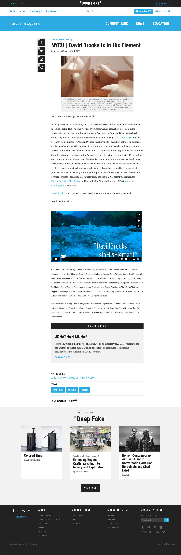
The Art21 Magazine (45, 515)
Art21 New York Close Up (61, 39)
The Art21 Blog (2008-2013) (48, 519)
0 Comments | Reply (62, 400)
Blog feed (110, 515)
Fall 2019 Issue (86, 412)
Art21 (12, 11)
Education (161, 24)
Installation (71, 390)
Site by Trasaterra (31, 544)
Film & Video (87, 378)
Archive (40, 527)
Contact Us (41, 531)
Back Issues (52, 11)
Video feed (110, 519)
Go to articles (62, 357)
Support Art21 (143, 11)
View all (90, 488)
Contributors (36, 11)
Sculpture (84, 390)
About (22, 11)
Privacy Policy (161, 544)
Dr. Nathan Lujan (124, 137)
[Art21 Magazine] (25, 20)
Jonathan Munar (71, 336)
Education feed (112, 523)
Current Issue (116, 24)
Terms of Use (171, 544)
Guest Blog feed (112, 527)
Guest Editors (42, 523)
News (140, 24)
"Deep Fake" (90, 3)
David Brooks (58, 193)
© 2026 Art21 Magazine (17, 544)
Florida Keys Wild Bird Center (65, 181)
